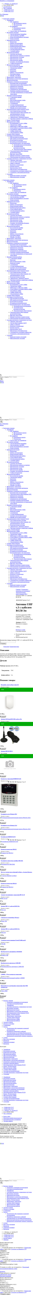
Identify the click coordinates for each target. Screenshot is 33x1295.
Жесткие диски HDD (16, 154)
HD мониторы (18, 25)
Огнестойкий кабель (16, 48)
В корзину (3, 643)
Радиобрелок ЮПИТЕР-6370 (8, 836)
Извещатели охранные (16, 86)
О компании (6, 1025)
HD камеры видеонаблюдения (19, 138)
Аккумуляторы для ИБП (17, 35)
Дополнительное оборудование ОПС (21, 85)
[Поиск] (1, 379)
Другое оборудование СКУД (18, 161)
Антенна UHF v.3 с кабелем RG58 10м (10, 906)
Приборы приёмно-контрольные (19, 91)
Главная (18, 589)
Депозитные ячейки (16, 68)
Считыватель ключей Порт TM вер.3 (10, 917)
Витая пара (13, 41)
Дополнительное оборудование (23, 149)
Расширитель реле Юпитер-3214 (9, 825)
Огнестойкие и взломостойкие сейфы (21, 128)
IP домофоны (14, 26)
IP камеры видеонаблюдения (18, 141)
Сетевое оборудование (13, 134)
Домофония (10, 20)
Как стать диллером (9, 1039)
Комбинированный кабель (17, 46)
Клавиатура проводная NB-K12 (9, 849)
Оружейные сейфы (15, 129)
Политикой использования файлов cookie (14, 1267)
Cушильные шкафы (15, 97)
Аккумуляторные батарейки (18, 34)
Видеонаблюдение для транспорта (20, 143)
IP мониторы (17, 29)
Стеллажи (10, 174)
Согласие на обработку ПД (18, 1249)
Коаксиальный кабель (16, 45)
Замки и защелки (15, 163)
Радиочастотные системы (17, 115)
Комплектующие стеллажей (18, 175)
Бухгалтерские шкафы (16, 66)
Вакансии (6, 1040)
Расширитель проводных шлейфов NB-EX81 (12, 860)
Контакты (6, 1043)
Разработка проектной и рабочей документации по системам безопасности (19, 1032)
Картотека (13, 69)
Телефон (2, 1245)
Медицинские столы (16, 58)
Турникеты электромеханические (20, 172)
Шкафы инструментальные (18, 108)
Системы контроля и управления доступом (19, 158)
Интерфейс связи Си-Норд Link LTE (10, 684)
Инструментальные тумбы (17, 100)
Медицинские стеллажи (17, 57)
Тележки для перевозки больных (19, 61)
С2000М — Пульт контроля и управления (11, 974)
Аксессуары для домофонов (18, 31)
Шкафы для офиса (15, 75)
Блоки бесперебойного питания (19, 37)
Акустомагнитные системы (18, 111)
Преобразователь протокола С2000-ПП (10, 963)
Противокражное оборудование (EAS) (18, 109)
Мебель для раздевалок (16, 72)
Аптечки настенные (16, 54)
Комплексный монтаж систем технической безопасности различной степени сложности (20, 1035)
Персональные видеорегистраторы (20, 157)
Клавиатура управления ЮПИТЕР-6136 (11, 778)
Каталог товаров (8, 1000)
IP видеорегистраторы (16, 140)
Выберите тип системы (6, 1287)
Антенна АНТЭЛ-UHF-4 (7, 751)
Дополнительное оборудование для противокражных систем (20, 113)
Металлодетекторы (12, 80)
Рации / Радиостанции (13, 120)
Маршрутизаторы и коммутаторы (19, 155)
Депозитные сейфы (15, 125)
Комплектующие (15, 101)
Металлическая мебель (13, 65)
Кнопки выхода (14, 166)
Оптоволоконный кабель (17, 49)
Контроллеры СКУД (16, 168)
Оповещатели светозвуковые (18, 89)
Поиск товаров (4, 377)
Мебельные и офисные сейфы (18, 126)
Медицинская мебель (13, 52)
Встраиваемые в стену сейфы (18, 123)
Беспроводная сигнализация (18, 83)
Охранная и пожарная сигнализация (17, 81)
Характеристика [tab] (14, 646)
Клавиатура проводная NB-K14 (9, 883)
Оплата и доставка (8, 1023)
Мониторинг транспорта (14, 77)
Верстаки (13, 98)
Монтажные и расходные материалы (17, 78)
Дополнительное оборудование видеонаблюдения (19, 151)
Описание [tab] (6, 646)
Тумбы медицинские (16, 63)
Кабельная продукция (13, 40)
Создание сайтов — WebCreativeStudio (11, 1140)
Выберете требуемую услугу (8, 1284)
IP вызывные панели (19, 28)
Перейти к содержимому (7, 0)
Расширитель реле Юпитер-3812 (9, 814)
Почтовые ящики (15, 74)
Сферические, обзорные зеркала (19, 117)
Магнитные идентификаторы (18, 169)
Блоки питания (14, 38)
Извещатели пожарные (16, 88)
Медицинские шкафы (16, 60)
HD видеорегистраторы (17, 137)
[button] (3, 716)
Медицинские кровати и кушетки (20, 55)
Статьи (5, 1037)
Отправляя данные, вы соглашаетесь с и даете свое (15, 1248)
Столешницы (14, 103)
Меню (2, 381)
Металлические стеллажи (17, 177)
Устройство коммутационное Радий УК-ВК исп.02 (13, 940)
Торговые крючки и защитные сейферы (21, 118)
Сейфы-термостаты (15, 131)
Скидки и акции (8, 1022)
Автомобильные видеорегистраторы (19, 147)
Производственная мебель (14, 95)
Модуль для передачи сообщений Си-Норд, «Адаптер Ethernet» (16, 872)
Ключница (13, 71)
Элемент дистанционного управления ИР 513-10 (13, 894)
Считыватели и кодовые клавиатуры (20, 171)
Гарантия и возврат (9, 1042)
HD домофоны (14, 21)
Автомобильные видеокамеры (22, 145)
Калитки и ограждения (16, 165)
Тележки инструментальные (18, 106)
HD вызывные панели (20, 23)
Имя (1, 1255)
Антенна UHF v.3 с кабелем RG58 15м (10, 929)
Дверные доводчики (16, 160)
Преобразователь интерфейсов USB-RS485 (11, 951)
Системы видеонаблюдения (15, 135)
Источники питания (12, 32)
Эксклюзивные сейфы (16, 132)
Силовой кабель (14, 51)
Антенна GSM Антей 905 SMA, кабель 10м (11, 719)
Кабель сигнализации (16, 43)
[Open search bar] (1, 375)
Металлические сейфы (13, 121)
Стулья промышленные (17, 105)
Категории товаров (8, 18)
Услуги (5, 1026)
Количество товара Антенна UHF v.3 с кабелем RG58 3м (16, 640)
